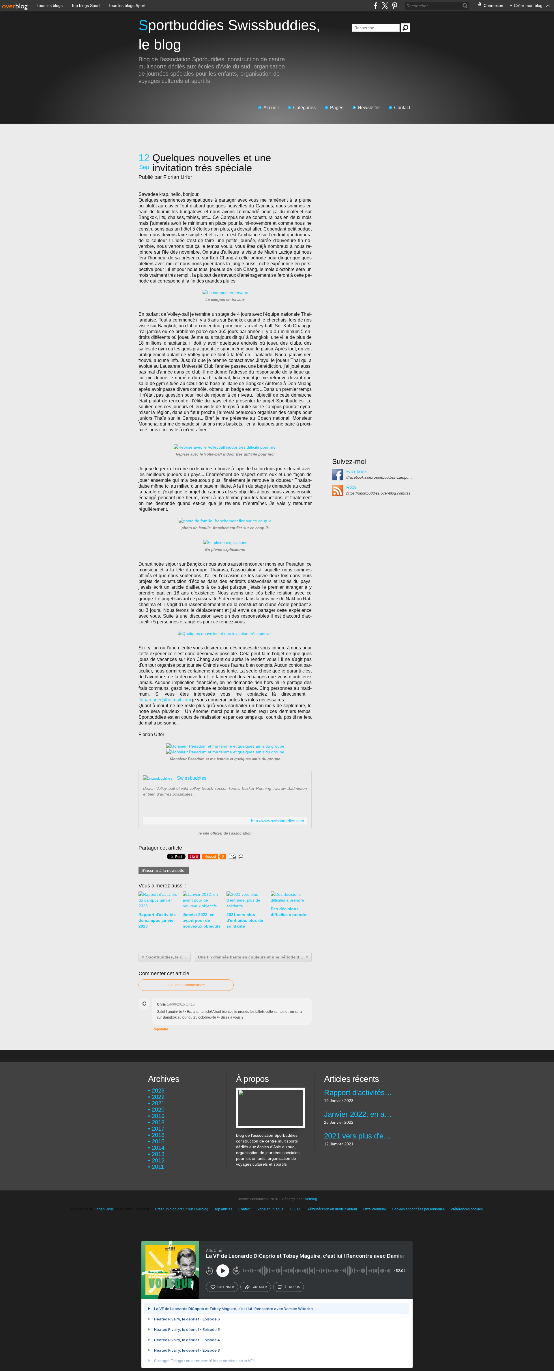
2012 (158, 1160)
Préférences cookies (467, 1209)
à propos (292, 1287)
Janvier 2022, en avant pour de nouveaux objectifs (358, 1114)
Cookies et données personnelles (418, 1209)
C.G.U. (295, 1209)
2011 (158, 1167)
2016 (158, 1135)
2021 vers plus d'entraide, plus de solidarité (358, 1136)
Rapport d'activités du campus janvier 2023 (358, 1092)
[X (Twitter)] (385, 5)
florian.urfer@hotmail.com (164, 699)
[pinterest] (394, 5)
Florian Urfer (103, 1209)
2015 (158, 1141)
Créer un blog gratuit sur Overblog (181, 1209)
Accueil (271, 107)
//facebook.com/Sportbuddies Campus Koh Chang (379, 477)
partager (259, 1287)
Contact (402, 107)
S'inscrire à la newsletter (163, 870)
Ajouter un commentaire (186, 985)
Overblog (310, 1199)
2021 (158, 1103)
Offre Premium (374, 1209)
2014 (158, 1148)
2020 (158, 1109)
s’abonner (225, 1287)
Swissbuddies (192, 778)
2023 (158, 1090)
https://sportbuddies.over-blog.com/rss (378, 493)
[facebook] (375, 5)
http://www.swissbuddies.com (277, 821)
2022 (158, 1097)
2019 (158, 1116)
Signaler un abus (270, 1209)
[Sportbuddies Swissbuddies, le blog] (270, 1090)
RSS (351, 487)
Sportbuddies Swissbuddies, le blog (229, 35)
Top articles (223, 1209)
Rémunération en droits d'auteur (332, 1209)
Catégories (304, 107)
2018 (158, 1122)
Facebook (356, 471)
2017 (158, 1128)
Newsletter (369, 107)
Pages (336, 107)
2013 (158, 1154)
